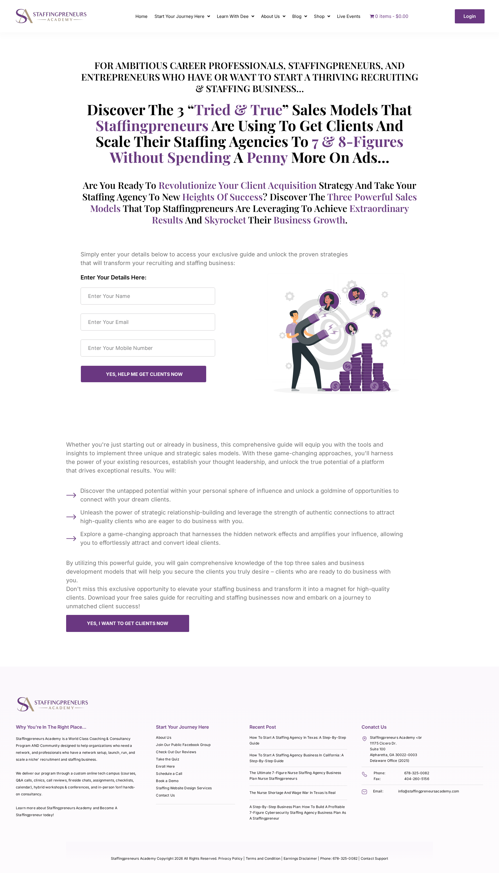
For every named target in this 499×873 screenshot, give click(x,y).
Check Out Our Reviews (176, 752)
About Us (270, 16)
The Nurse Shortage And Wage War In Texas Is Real (293, 792)
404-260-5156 (416, 779)
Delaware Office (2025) (389, 760)
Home (141, 16)
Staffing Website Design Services (184, 788)
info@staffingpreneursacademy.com (428, 791)
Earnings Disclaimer (301, 858)
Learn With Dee (233, 16)
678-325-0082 (416, 773)
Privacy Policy (230, 858)
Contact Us (165, 795)
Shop (319, 16)
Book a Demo (167, 781)
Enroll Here (165, 766)
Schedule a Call (169, 773)
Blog (296, 16)
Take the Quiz (167, 759)
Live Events (348, 16)
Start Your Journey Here (179, 16)
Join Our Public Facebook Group (183, 745)
